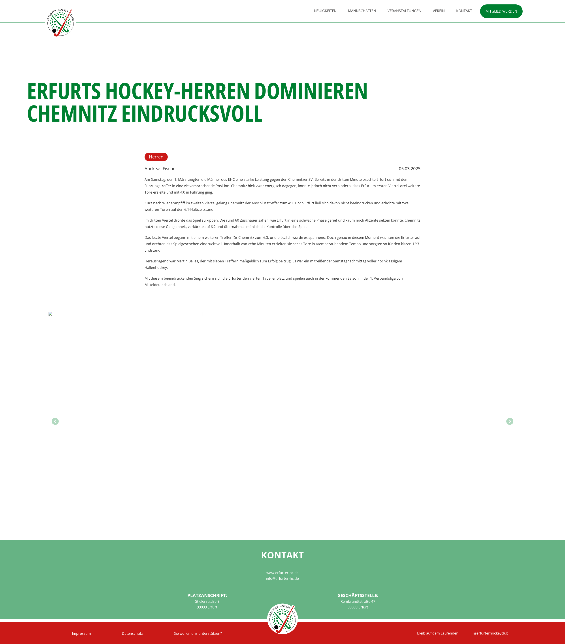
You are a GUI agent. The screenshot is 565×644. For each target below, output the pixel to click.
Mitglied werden (501, 11)
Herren (156, 157)
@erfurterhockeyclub (490, 633)
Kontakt (464, 10)
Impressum (81, 633)
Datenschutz (132, 633)
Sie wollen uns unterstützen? (198, 633)
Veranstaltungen (404, 10)
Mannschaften (362, 10)
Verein (439, 10)
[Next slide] (509, 421)
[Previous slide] (55, 421)
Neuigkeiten (325, 10)
